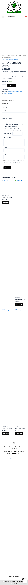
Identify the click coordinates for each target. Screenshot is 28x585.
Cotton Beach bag (8, 93)
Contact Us (14, 448)
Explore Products (19, 446)
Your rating (8, 133)
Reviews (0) (5, 103)
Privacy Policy (5, 581)
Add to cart (11, 85)
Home (3, 55)
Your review (8, 137)
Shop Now (11, 446)
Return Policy (13, 581)
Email (5, 154)
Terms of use (14, 583)
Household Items (10, 55)
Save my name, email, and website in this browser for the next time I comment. (14, 162)
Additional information (8, 100)
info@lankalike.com (16, 453)
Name (5, 147)
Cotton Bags (18, 55)
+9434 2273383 (12, 451)
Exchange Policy (21, 581)
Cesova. (17, 576)
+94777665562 (20, 451)
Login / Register (11, 16)
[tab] (14, 100)
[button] (3, 17)
